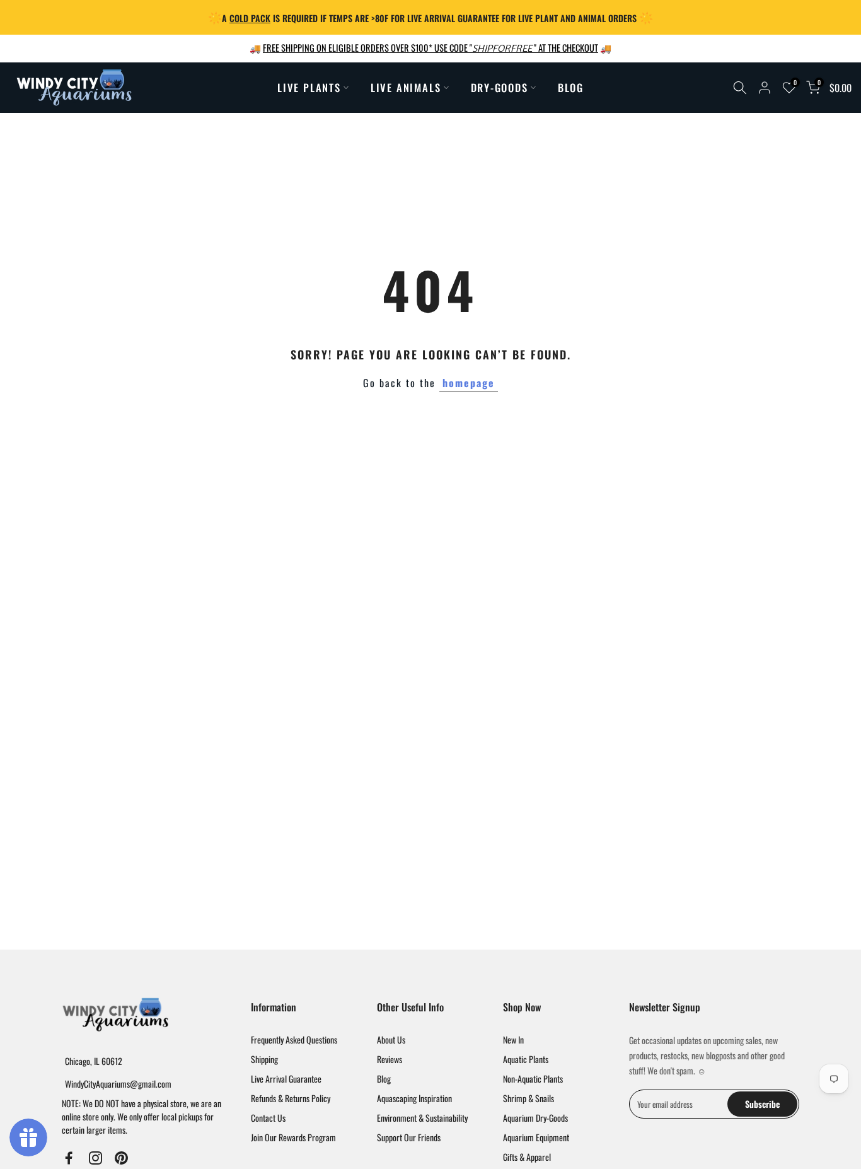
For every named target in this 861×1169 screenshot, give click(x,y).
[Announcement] (430, 17)
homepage (468, 382)
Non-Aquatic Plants (533, 1078)
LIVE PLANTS (309, 87)
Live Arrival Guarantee (286, 1078)
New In (513, 1039)
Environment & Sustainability (422, 1117)
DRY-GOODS (499, 87)
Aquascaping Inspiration (414, 1098)
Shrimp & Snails (528, 1098)
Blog (384, 1078)
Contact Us (268, 1117)
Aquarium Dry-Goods (535, 1117)
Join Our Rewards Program (293, 1137)
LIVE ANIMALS (406, 87)
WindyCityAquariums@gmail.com (118, 1083)
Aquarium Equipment (536, 1137)
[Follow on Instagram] (95, 1158)
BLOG (571, 87)
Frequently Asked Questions (294, 1039)
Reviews (389, 1059)
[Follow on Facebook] (69, 1158)
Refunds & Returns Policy (290, 1098)
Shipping (264, 1059)
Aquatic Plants (525, 1059)
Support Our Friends (409, 1137)
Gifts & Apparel (527, 1156)
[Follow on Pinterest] (121, 1158)
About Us (391, 1039)
